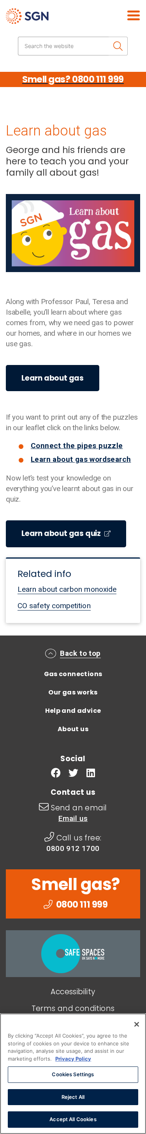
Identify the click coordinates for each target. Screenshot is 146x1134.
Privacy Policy (73, 1059)
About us (73, 729)
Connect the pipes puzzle (77, 445)
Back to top (80, 653)
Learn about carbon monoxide (67, 589)
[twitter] (73, 774)
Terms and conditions (73, 1008)
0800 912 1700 (72, 848)
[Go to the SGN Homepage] (49, 19)
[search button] (118, 46)
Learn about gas (52, 378)
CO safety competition (54, 605)
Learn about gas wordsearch (81, 459)
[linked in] (90, 774)
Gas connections (73, 673)
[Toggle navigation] (124, 14)
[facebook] (56, 774)
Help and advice (73, 710)
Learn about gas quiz (61, 533)
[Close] (136, 1024)
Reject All (73, 1097)
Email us (73, 818)
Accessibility (73, 991)
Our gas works (72, 692)
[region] (73, 1073)
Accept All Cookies (72, 1119)
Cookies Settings (73, 1074)
